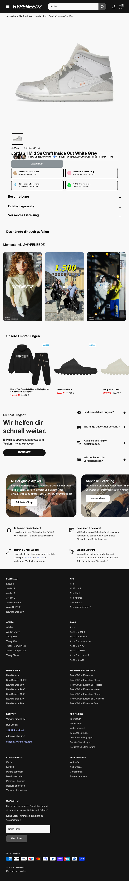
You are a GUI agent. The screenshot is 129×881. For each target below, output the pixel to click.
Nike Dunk (75, 593)
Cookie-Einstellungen (80, 742)
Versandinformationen (17, 790)
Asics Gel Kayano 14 (80, 641)
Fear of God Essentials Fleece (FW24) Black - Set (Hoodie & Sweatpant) (29, 391)
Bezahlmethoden (14, 777)
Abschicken (16, 838)
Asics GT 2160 (77, 651)
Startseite (11, 16)
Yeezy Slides (12, 655)
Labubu (10, 584)
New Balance (12, 675)
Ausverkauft (37, 164)
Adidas (9, 627)
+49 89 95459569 (15, 730)
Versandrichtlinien (79, 733)
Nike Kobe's (76, 603)
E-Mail (40, 558)
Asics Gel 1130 (13, 607)
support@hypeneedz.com (19, 742)
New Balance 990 (15, 703)
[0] (120, 7)
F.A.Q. (9, 762)
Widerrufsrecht (77, 728)
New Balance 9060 (15, 689)
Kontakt (10, 767)
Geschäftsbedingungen (81, 738)
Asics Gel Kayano (78, 637)
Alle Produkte (25, 16)
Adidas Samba (13, 603)
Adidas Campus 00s (16, 651)
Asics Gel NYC (77, 646)
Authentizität (76, 767)
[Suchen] (102, 6)
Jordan (15, 148)
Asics (72, 627)
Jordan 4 (10, 593)
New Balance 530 (15, 612)
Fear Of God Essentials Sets (84, 703)
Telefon (27, 558)
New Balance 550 (15, 685)
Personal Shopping (15, 781)
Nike (72, 584)
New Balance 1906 (15, 694)
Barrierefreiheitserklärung (82, 747)
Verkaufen (75, 762)
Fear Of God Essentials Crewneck (87, 699)
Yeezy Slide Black (64, 390)
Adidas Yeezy (13, 632)
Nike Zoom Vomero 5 (80, 607)
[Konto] (113, 6)
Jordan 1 (10, 589)
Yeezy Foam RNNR (16, 646)
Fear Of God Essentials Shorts (85, 694)
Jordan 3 (10, 598)
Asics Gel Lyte (77, 660)
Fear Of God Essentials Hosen (85, 689)
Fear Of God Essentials (81, 675)
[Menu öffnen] (7, 6)
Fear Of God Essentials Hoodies (86, 685)
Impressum (75, 719)
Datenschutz (76, 724)
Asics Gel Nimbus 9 (79, 655)
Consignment (76, 772)
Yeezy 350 (11, 637)
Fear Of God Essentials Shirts (85, 680)
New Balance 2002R (16, 680)
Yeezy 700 (11, 641)
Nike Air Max (76, 598)
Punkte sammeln (14, 772)
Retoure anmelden (15, 786)
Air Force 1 (75, 589)
